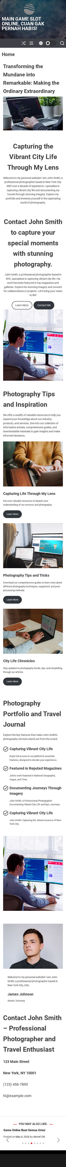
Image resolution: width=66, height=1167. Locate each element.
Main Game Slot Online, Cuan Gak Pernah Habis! (23, 24)
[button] (8, 1140)
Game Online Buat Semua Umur (23, 1130)
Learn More (21, 305)
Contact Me (44, 305)
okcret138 (37, 1136)
